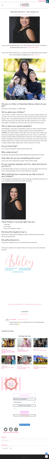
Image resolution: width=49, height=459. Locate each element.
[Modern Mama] (24, 4)
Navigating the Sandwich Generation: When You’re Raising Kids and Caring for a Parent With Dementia (8, 351)
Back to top (24, 457)
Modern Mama (29, 304)
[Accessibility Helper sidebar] (47, 1)
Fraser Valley (11, 304)
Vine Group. (36, 54)
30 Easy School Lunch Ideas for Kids (8, 368)
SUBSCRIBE (24, 412)
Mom (35, 304)
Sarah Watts (13, 319)
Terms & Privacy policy (24, 415)
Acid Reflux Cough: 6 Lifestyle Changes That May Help (23, 351)
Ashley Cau (18, 14)
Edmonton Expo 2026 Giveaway (39, 350)
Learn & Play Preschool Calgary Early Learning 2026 (23, 368)
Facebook (29, 47)
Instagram (36, 47)
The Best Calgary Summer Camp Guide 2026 (39, 368)
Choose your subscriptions (20, 399)
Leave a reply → (24, 314)
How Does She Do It (20, 304)
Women (39, 304)
